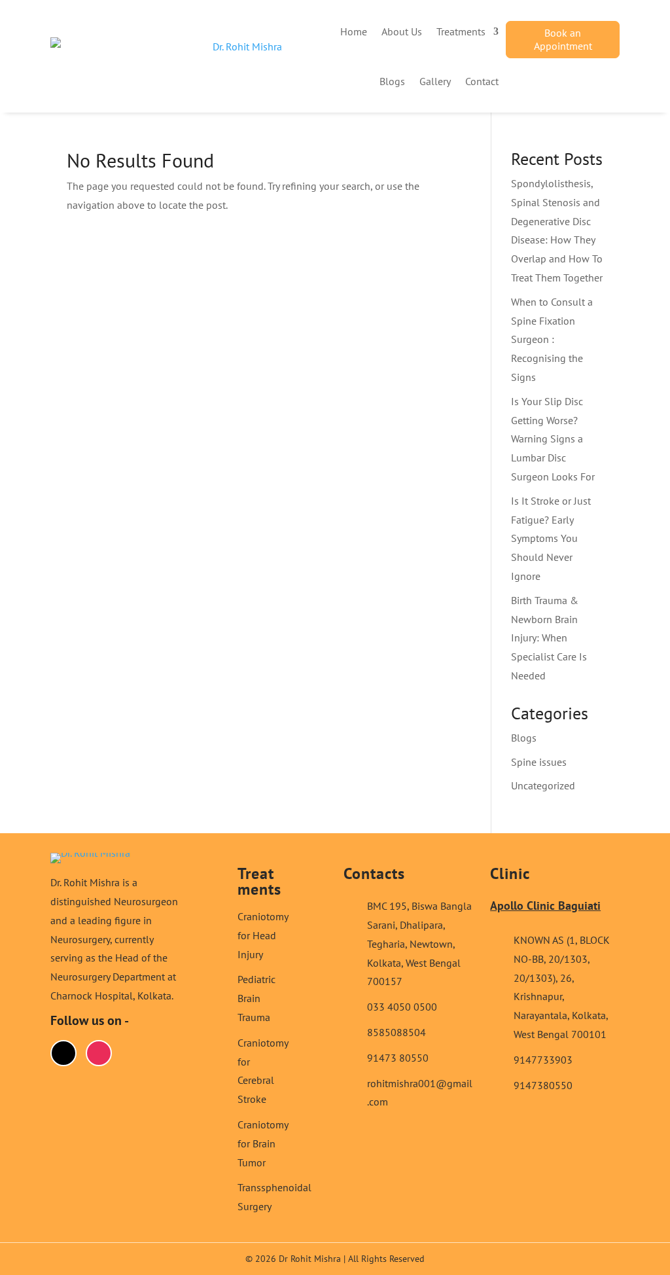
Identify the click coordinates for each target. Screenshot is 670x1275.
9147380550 (543, 1085)
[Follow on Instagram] (99, 1053)
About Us (401, 31)
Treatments (460, 31)
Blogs (392, 81)
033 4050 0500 (402, 1006)
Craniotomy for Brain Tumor (263, 1143)
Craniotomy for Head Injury (263, 935)
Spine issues (539, 761)
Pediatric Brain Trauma (256, 998)
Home (353, 31)
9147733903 (543, 1059)
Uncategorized (543, 785)
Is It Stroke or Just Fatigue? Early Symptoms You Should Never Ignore (551, 538)
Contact (482, 81)
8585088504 (396, 1032)
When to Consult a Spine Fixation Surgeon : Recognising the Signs (552, 339)
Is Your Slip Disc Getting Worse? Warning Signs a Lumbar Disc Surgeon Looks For (553, 439)
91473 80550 (398, 1057)
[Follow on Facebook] (63, 1053)
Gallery (435, 81)
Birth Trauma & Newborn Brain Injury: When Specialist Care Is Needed (549, 638)
